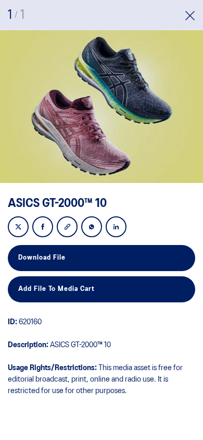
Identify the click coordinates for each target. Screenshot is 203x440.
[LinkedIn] (116, 227)
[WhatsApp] (91, 227)
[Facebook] (42, 227)
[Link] (67, 227)
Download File (42, 257)
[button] (190, 17)
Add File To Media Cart (56, 289)
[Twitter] (18, 227)
